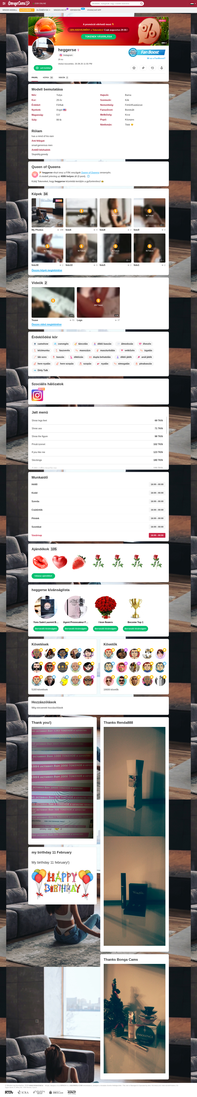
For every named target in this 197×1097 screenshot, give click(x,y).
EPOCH (63, 1085)
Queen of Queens (90, 172)
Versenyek (75, 10)
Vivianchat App (94, 10)
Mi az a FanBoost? (156, 58)
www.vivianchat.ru (36, 1085)
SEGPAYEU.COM (76, 1085)
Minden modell (10, 10)
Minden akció (60, 10)
